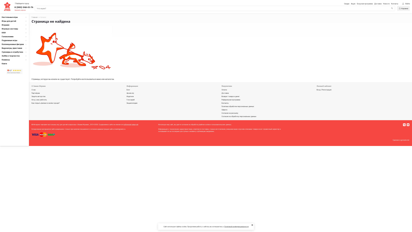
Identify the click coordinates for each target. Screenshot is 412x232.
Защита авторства (38, 96)
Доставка (378, 4)
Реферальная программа (231, 100)
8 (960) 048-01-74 (23, 7)
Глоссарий (131, 100)
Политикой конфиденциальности (236, 226)
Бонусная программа (365, 4)
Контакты (394, 4)
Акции (353, 4)
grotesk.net (405, 140)
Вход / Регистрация (324, 90)
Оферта (224, 110)
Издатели (130, 96)
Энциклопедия (132, 103)
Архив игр (130, 93)
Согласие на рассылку (230, 113)
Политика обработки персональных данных (238, 106)
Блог (128, 90)
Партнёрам (36, 93)
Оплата (224, 90)
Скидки (346, 4)
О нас (34, 90)
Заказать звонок (20, 10)
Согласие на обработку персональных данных (239, 116)
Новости (386, 4)
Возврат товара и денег (231, 96)
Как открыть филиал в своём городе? (46, 103)
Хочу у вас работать (39, 100)
